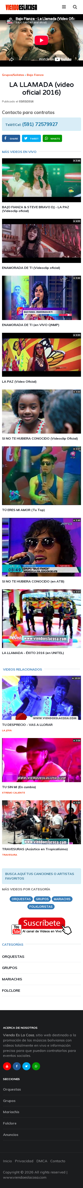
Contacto (57, 1161)
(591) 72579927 (40, 124)
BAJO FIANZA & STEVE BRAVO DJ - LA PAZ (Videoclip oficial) (35, 209)
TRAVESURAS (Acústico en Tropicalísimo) (35, 849)
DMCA (41, 1161)
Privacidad (24, 1161)
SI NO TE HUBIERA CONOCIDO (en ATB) (33, 581)
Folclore (11, 990)
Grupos (9, 967)
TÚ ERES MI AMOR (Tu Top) (23, 510)
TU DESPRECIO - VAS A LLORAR (27, 725)
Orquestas (13, 956)
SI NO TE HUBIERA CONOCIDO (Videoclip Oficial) (40, 438)
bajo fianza (35, 75)
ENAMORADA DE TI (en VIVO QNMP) (30, 325)
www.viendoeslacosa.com (25, 1177)
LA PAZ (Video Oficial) (19, 381)
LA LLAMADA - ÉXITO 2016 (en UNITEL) (33, 653)
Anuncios (10, 1134)
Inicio (7, 1161)
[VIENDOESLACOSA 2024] (21, 7)
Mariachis (12, 979)
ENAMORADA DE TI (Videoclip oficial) (31, 268)
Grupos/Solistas (13, 75)
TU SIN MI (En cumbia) (19, 787)
